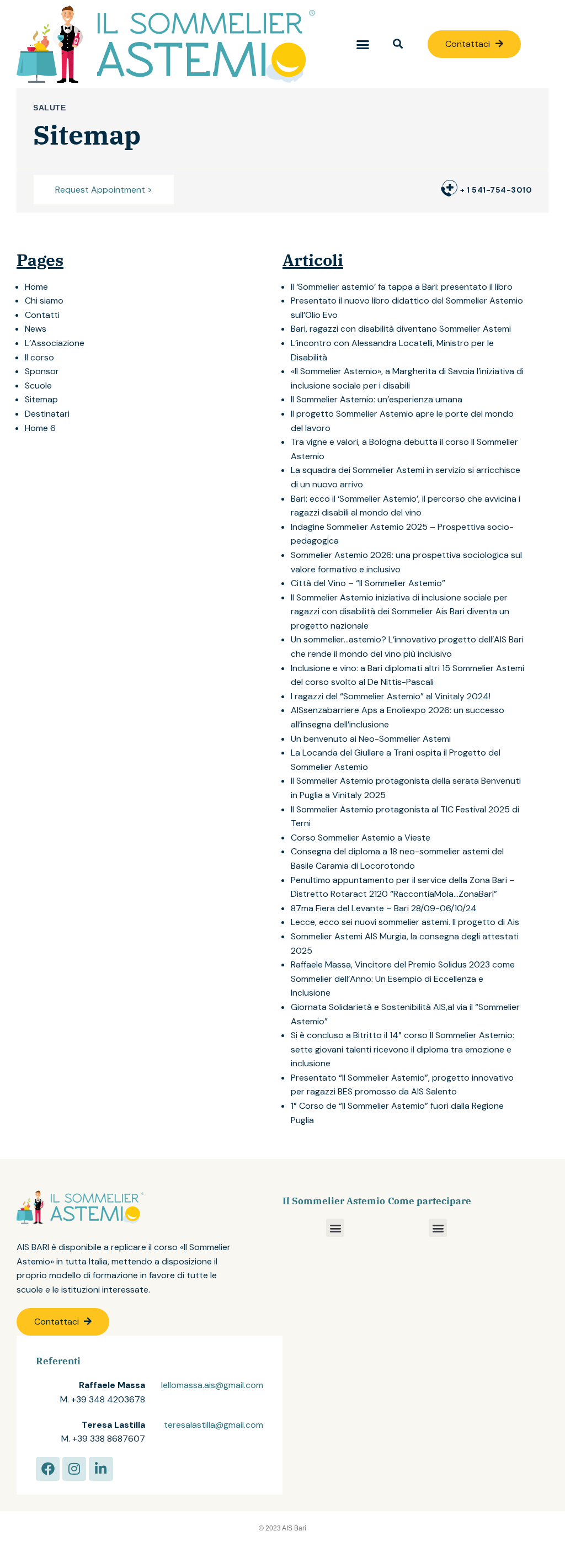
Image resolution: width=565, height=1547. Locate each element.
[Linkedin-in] (101, 1469)
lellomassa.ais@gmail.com (212, 1385)
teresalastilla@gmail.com (213, 1425)
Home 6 (40, 428)
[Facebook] (48, 1469)
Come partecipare (429, 1201)
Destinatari (47, 413)
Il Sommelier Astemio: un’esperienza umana (376, 399)
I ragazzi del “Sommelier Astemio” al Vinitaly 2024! (391, 696)
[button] (362, 44)
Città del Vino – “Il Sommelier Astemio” (368, 583)
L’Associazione (54, 343)
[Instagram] (74, 1469)
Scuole (38, 385)
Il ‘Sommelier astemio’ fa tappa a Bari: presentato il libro (402, 287)
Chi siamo (44, 300)
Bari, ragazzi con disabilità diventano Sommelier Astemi (401, 328)
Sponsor (42, 371)
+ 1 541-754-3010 (496, 190)
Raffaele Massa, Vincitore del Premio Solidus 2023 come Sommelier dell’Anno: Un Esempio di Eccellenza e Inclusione (403, 978)
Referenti (58, 1361)
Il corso (39, 357)
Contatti (42, 315)
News (35, 328)
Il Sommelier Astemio (333, 1201)
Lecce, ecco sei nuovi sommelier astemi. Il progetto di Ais (405, 922)
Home (36, 287)
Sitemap (41, 399)
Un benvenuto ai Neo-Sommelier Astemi (371, 739)
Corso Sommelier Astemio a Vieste (360, 837)
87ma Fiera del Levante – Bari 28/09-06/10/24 (384, 908)
